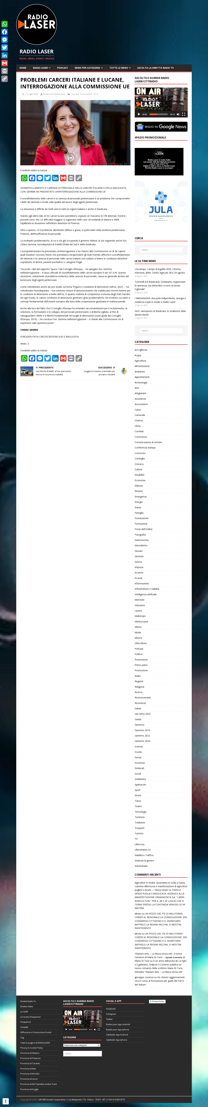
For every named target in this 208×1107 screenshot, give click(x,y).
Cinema (139, 420)
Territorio (140, 817)
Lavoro (138, 610)
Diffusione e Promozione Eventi (35, 1032)
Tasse (138, 800)
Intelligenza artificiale (146, 594)
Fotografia (140, 534)
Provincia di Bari (28, 1068)
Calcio (138, 409)
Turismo (139, 833)
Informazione (142, 583)
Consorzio (140, 453)
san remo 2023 (143, 713)
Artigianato (140, 393)
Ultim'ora (139, 844)
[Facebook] (4, 32)
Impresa (139, 567)
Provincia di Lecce (29, 1078)
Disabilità (139, 474)
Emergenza (141, 496)
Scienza (139, 746)
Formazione (141, 523)
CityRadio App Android (117, 1034)
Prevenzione (141, 659)
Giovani (139, 550)
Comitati (139, 431)
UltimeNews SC (143, 849)
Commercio (141, 436)
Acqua (138, 355)
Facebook (111, 1008)
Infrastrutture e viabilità (147, 588)
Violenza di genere (144, 860)
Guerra (138, 561)
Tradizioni (140, 822)
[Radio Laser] (36, 42)
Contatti (24, 1027)
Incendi (138, 578)
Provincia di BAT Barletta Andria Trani (38, 1084)
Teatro (138, 806)
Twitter (109, 1019)
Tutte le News (119, 67)
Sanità (138, 719)
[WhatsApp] (4, 24)
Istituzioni (140, 605)
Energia (139, 501)
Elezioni (139, 491)
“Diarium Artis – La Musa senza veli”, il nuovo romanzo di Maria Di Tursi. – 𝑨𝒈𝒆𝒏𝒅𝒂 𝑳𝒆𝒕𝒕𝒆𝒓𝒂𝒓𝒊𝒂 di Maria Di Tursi (160, 957)
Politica (138, 654)
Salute (138, 708)
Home (23, 67)
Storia (138, 795)
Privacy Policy (158, 1001)
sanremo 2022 (142, 735)
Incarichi (139, 572)
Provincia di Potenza (30, 1058)
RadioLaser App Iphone (117, 1029)
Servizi (138, 757)
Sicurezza (140, 762)
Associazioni (141, 404)
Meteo (138, 626)
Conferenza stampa (145, 447)
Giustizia (139, 556)
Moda (138, 632)
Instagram (111, 1013)
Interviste (139, 599)
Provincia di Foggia (29, 1089)
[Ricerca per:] (161, 250)
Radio (138, 675)
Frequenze (25, 1021)
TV (136, 838)
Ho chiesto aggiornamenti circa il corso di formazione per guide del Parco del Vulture (160, 981)
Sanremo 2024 (142, 741)
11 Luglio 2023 (31, 94)
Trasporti (139, 828)
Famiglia (139, 512)
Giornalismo (141, 545)
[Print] (4, 71)
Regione (139, 681)
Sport (137, 789)
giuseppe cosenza (144, 977)
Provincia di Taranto (30, 1063)
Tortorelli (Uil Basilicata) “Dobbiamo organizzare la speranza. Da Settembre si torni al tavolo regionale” (160, 285)
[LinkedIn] (4, 55)
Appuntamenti (142, 376)
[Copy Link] (4, 79)
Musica (138, 637)
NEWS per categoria (87, 67)
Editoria (139, 485)
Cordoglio (140, 458)
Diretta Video (26, 1006)
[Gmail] (4, 63)
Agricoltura (140, 360)
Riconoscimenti (143, 697)
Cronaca (75, 94)
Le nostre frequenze (30, 1016)
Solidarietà (140, 779)
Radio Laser (40, 67)
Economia (140, 480)
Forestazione (142, 518)
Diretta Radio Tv (28, 1001)
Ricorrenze (140, 703)
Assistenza (140, 398)
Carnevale (140, 415)
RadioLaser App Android (118, 1024)
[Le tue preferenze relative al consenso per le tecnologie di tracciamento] (6, 1101)
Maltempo (140, 616)
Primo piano (86, 94)
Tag (22, 1037)
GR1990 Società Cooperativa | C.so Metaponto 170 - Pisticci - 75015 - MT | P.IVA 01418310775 (82, 1099)
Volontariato (141, 865)
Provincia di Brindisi (29, 1073)
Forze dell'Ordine (143, 529)
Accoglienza (141, 349)
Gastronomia (142, 540)
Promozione (141, 670)
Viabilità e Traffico (144, 855)
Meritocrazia (141, 621)
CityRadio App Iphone (116, 1039)
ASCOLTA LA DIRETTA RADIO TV (155, 67)
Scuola (138, 751)
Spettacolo (140, 784)
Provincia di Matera (29, 1053)
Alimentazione (142, 366)
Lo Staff (24, 1011)
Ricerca (138, 692)
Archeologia (141, 382)
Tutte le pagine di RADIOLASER (35, 1042)
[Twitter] (4, 47)
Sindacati (139, 768)
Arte (137, 387)
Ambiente (140, 371)
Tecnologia (140, 811)
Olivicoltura (140, 643)
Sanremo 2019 (142, 730)
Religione (139, 686)
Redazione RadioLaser (54, 94)
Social (138, 773)
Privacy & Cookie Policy (31, 1047)
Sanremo (139, 724)
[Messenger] (4, 40)
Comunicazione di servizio (148, 442)
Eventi (138, 507)
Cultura (138, 469)
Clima (138, 425)
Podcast (62, 67)
